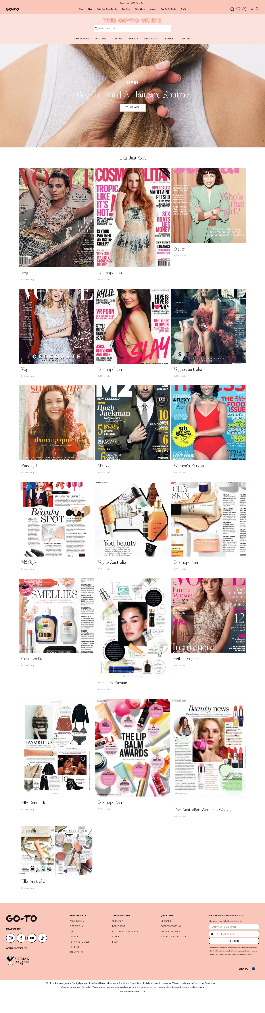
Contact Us (76, 926)
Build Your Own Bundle (107, 9)
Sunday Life (31, 465)
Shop (81, 9)
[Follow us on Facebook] (21, 938)
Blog (115, 942)
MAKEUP (133, 38)
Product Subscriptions (173, 937)
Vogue (27, 272)
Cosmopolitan (110, 272)
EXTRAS (169, 38)
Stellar (179, 249)
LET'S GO (234, 941)
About (153, 9)
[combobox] (213, 934)
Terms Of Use (76, 952)
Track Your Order (170, 931)
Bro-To (183, 9)
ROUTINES (100, 38)
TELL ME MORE (132, 107)
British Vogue (186, 658)
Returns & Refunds (79, 942)
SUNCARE (117, 38)
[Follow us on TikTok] (42, 938)
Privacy (74, 937)
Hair (90, 9)
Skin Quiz (126, 9)
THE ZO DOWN (151, 38)
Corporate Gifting (171, 926)
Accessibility (77, 921)
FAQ (72, 931)
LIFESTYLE (185, 38)
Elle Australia (33, 881)
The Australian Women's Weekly (203, 809)
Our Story (117, 921)
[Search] (232, 9)
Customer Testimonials (125, 931)
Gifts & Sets (140, 9)
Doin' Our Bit (118, 926)
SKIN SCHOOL (81, 38)
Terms (250, 954)
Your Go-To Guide (168, 9)
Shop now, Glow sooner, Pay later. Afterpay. (132, 3)
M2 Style (29, 562)
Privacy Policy (240, 954)
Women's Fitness (189, 465)
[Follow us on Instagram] (10, 938)
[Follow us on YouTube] (32, 938)
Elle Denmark (33, 802)
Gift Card (166, 921)
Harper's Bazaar (112, 682)
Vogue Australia (188, 369)
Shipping (74, 947)
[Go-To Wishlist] (238, 9)
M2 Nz (103, 465)
